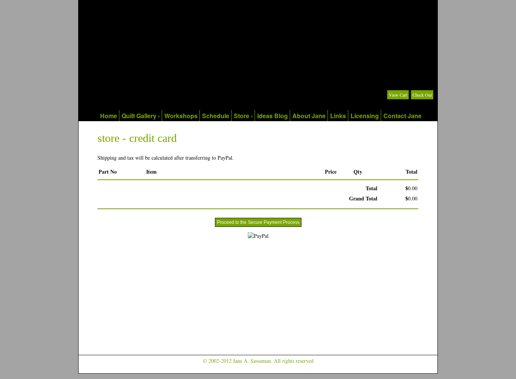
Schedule (215, 115)
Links (338, 115)
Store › (243, 115)
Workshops (181, 115)
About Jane (309, 115)
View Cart (398, 95)
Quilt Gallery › (141, 115)
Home (108, 115)
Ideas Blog (272, 115)
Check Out (422, 95)
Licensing (365, 115)
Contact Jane (402, 115)
